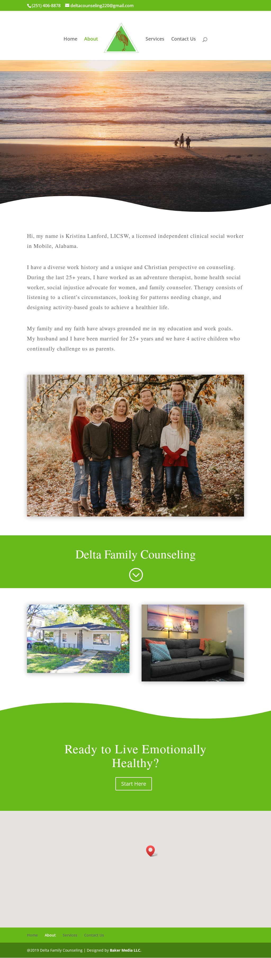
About (91, 39)
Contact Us (183, 39)
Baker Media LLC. (125, 950)
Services (155, 39)
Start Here (133, 783)
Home (70, 39)
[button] (152, 851)
